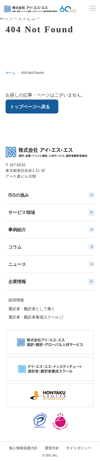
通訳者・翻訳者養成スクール (33, 317)
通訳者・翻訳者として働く (31, 308)
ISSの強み (18, 195)
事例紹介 (17, 229)
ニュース (17, 264)
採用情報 (16, 300)
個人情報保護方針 (23, 448)
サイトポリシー (78, 448)
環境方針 (52, 448)
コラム (15, 247)
